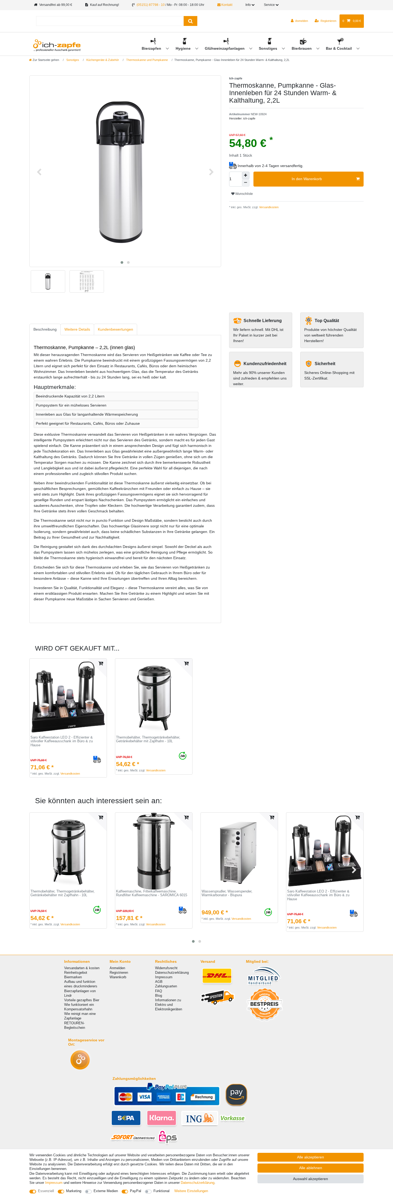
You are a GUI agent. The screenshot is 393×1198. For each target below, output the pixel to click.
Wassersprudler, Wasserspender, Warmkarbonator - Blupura (227, 893)
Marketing (73, 1191)
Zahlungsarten (166, 986)
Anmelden (117, 968)
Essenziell (46, 1191)
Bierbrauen (302, 48)
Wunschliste (243, 194)
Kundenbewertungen (115, 329)
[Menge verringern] (245, 183)
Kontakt (226, 5)
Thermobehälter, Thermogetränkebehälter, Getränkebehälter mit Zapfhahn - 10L (148, 739)
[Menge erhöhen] (245, 175)
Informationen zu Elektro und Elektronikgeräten (168, 1004)
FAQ (158, 991)
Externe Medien (106, 1191)
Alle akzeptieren (310, 1157)
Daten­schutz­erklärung (197, 1183)
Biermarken (73, 977)
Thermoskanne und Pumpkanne (146, 59)
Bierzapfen (152, 48)
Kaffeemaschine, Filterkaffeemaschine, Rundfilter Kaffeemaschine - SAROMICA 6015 (151, 893)
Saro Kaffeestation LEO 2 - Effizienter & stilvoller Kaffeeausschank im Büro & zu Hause (61, 741)
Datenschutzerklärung (172, 973)
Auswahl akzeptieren (310, 1179)
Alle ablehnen (310, 1168)
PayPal (135, 1191)
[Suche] (190, 21)
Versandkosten (268, 207)
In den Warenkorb (307, 179)
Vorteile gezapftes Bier (81, 1000)
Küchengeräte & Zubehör (102, 59)
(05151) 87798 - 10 (151, 5)
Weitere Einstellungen (191, 1191)
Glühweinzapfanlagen (225, 48)
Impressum (163, 977)
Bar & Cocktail (339, 48)
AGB (159, 982)
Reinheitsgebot (75, 973)
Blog (158, 996)
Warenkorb (118, 977)
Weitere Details (77, 329)
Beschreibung (45, 329)
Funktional (161, 1191)
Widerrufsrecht (166, 968)
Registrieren (119, 973)
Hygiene (184, 48)
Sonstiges (268, 48)
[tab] (45, 329)
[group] (68, 697)
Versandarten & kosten (81, 968)
